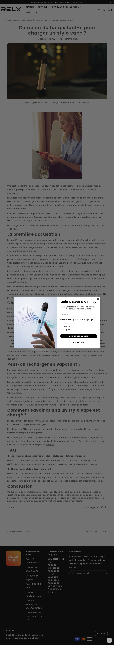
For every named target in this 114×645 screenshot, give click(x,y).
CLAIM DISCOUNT (78, 336)
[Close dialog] (98, 299)
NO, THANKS (78, 343)
